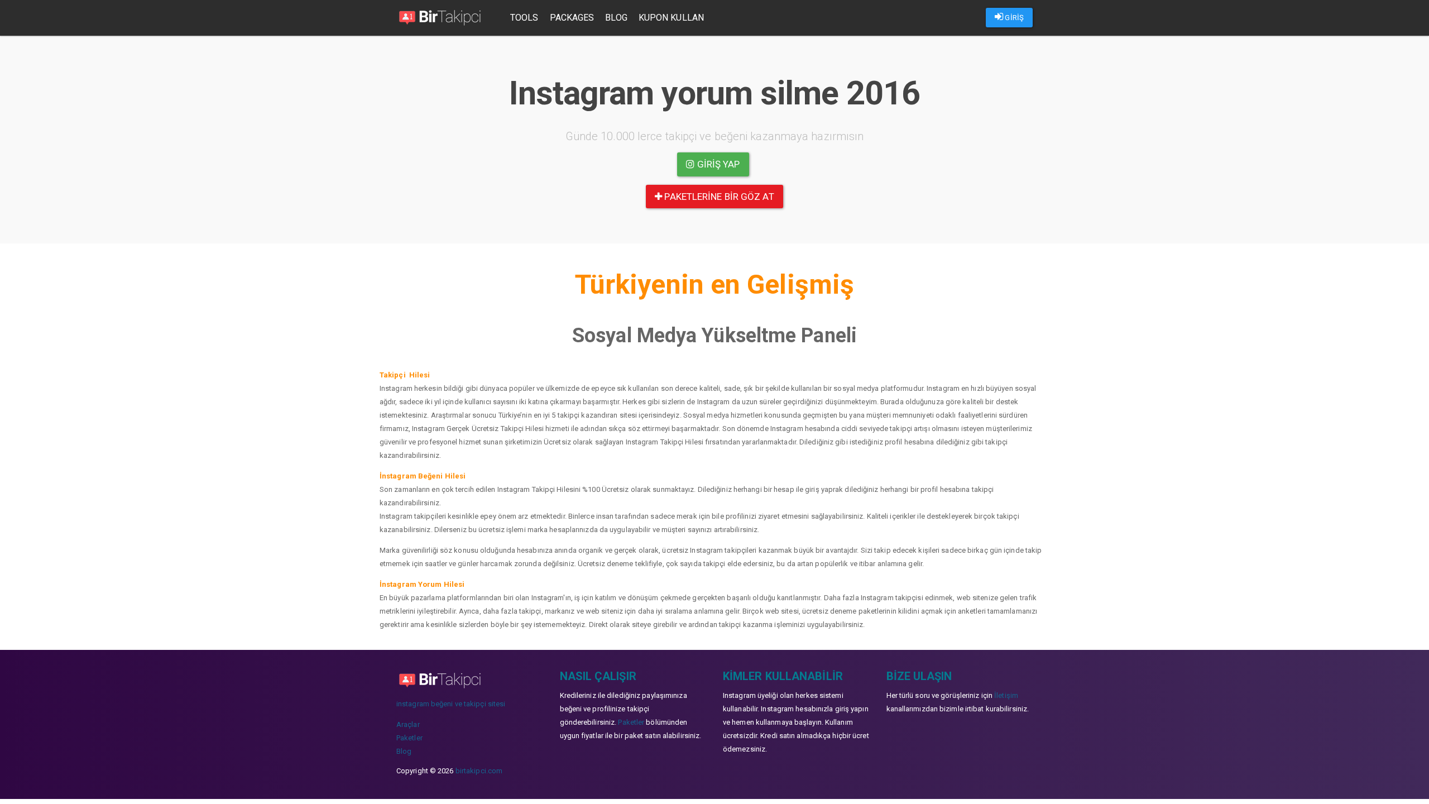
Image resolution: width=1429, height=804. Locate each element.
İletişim (1006, 695)
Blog (616, 17)
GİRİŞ (1013, 17)
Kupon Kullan (671, 17)
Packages (572, 17)
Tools (524, 17)
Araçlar (408, 724)
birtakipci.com (478, 771)
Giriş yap (717, 164)
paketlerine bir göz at (718, 196)
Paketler (409, 738)
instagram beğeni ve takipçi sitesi (450, 704)
